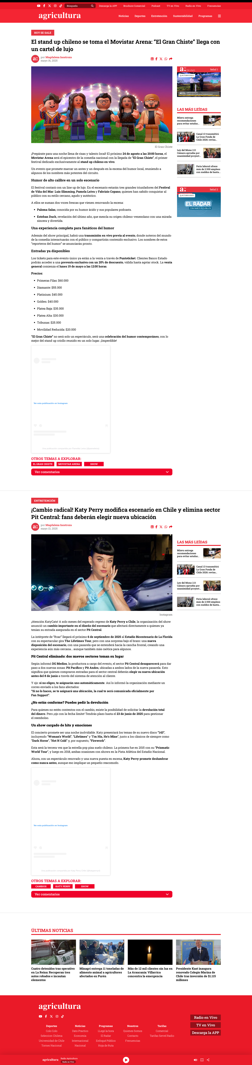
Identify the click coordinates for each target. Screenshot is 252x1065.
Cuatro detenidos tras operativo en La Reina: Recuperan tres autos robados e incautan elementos (53, 974)
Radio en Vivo (193, 6)
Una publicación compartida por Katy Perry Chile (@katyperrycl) (70, 870)
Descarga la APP (108, 5)
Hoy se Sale (42, 32)
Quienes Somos (132, 1031)
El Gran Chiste (42, 463)
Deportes (140, 16)
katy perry (62, 886)
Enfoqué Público (106, 1040)
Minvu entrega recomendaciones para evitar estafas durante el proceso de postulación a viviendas (188, 120)
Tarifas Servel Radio (162, 1035)
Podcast (156, 6)
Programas (205, 16)
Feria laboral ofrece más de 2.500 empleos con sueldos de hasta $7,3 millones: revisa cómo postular (208, 169)
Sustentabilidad (183, 16)
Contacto (132, 1035)
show (94, 463)
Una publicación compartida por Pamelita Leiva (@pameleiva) (70, 448)
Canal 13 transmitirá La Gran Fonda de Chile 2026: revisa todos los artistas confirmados (207, 136)
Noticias (124, 16)
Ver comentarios (47, 472)
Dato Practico (80, 1031)
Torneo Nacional (51, 1045)
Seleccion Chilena (51, 1035)
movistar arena (69, 463)
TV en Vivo (173, 6)
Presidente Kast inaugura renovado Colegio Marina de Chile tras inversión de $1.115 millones (196, 974)
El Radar (106, 1035)
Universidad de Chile (51, 1040)
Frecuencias (214, 6)
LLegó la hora (106, 1031)
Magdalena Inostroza (59, 57)
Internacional (80, 1040)
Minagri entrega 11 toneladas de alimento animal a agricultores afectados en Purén (101, 972)
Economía (80, 1035)
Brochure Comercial (134, 6)
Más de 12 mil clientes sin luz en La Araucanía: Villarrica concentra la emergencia (150, 972)
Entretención (159, 16)
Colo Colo (51, 1031)
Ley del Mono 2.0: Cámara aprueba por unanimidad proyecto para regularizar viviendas (189, 153)
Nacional (80, 1045)
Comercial (162, 1031)
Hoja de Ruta (106, 1045)
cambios (41, 886)
